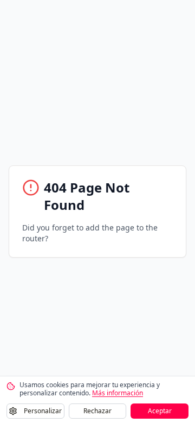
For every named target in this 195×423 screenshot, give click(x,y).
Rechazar (97, 410)
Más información (117, 393)
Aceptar (160, 410)
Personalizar (43, 410)
